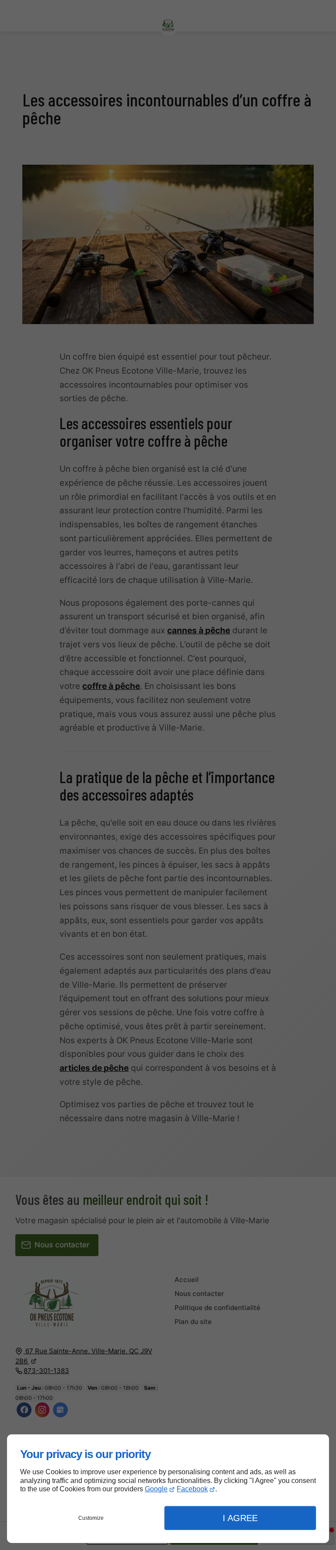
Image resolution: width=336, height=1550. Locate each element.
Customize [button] (91, 1518)
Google (156, 1489)
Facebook (192, 1489)
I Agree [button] (240, 1518)
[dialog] (168, 1488)
